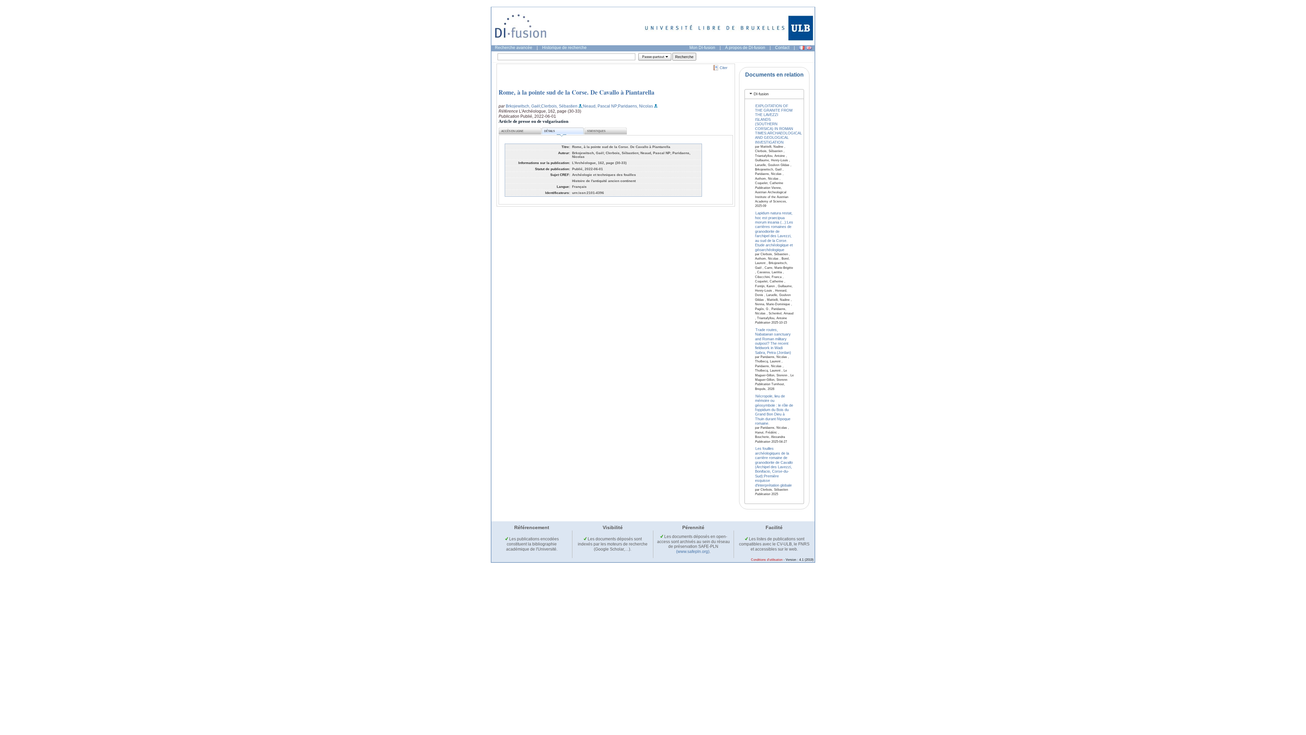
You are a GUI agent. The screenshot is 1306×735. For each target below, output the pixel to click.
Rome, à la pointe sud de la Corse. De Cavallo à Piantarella (576, 92)
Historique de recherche (564, 47)
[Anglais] (809, 47)
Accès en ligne (512, 131)
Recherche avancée (513, 47)
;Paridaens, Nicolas (635, 106)
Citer (723, 68)
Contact (782, 47)
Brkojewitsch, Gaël (523, 106)
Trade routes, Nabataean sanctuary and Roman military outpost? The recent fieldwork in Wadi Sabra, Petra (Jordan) (773, 340)
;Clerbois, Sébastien (558, 106)
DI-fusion (761, 94)
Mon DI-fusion (702, 47)
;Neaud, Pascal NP (599, 106)
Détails (549, 131)
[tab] (774, 94)
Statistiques (596, 131)
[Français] (801, 47)
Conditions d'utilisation (767, 559)
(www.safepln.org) (692, 551)
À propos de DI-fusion (745, 47)
